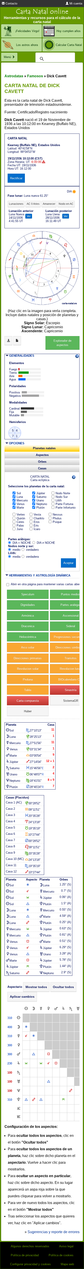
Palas (20, 525)
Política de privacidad (25, 1255)
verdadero (32, 549)
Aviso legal (66, 1246)
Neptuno (41, 504)
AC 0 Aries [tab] (33, 203)
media (16, 556)
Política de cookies (61, 1255)
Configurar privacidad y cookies (30, 1264)
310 (9, 1018)
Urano (40, 500)
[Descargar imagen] (8, 340)
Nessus (57, 514)
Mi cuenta (75, 3)
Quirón (21, 518)
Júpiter (40, 493)
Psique (57, 522)
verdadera (32, 556)
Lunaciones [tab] (16, 203)
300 (9, 1045)
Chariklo (39, 518)
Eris (36, 525)
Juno (20, 529)
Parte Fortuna (64, 504)
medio (16, 549)
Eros (37, 522)
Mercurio (22, 500)
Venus (21, 504)
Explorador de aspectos (62, 343)
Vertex (21, 514)
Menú (8, 57)
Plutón (40, 507)
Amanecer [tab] (49, 203)
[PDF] (17, 340)
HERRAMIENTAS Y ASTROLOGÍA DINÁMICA (39, 575)
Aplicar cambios (22, 996)
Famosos (35, 76)
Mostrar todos (36, 987)
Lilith (59, 500)
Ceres (20, 522)
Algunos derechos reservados (30, 1246)
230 (9, 1063)
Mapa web (67, 1264)
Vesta (37, 514)
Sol (19, 493)
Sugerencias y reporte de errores (54, 1232)
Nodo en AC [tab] (66, 203)
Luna (20, 497)
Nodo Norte (63, 493)
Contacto (11, 3)
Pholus (57, 518)
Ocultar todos (63, 987)
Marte (20, 507)
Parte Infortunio (65, 507)
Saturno (41, 497)
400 (9, 1027)
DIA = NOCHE (22, 542)
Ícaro (37, 529)
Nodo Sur (62, 497)
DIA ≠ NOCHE (46, 542)
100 (9, 1072)
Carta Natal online (42, 11)
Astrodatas (13, 76)
